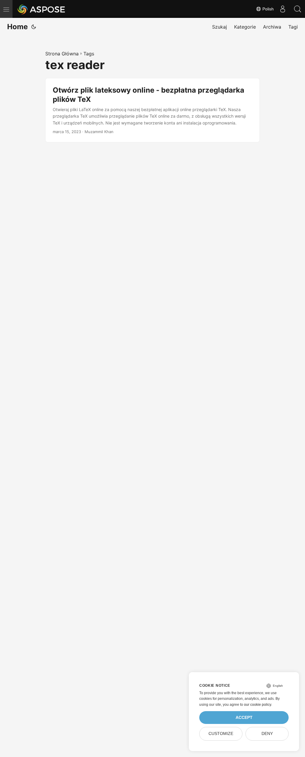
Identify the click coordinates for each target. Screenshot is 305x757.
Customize (220, 733)
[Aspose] (41, 8)
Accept (244, 717)
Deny (267, 733)
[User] (282, 9)
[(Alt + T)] (33, 27)
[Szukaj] (297, 9)
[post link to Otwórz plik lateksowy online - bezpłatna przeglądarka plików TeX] (152, 110)
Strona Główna (62, 54)
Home (17, 26)
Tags (88, 54)
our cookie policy (257, 705)
